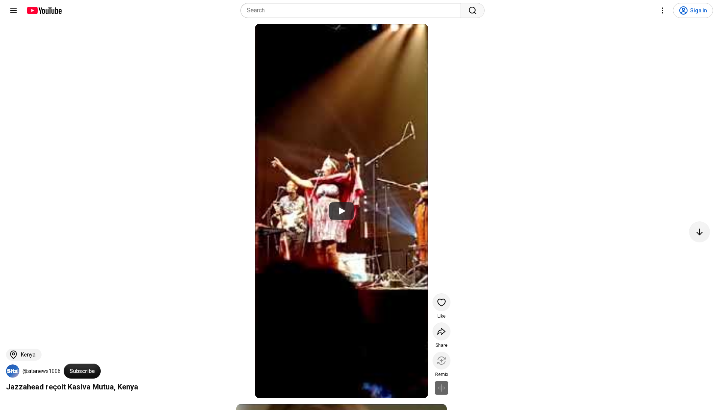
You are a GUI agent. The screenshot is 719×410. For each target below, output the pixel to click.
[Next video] (699, 231)
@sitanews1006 (41, 371)
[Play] (341, 211)
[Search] (473, 10)
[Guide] (13, 10)
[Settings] (662, 10)
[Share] (441, 331)
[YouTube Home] (44, 10)
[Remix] (441, 361)
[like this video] (441, 302)
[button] (12, 371)
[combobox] (353, 10)
